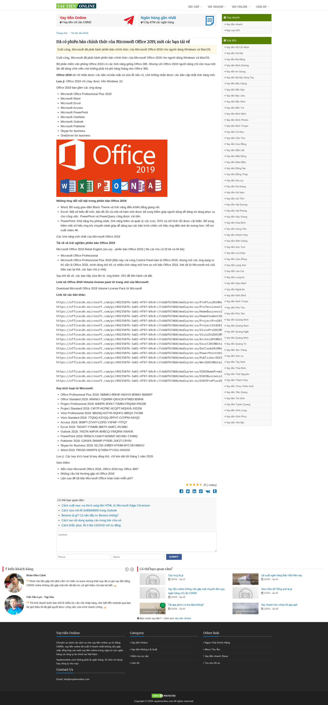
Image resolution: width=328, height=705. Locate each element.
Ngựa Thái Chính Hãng (217, 642)
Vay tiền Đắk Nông (236, 156)
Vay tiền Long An (235, 277)
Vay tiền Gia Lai (234, 180)
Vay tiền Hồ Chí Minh (237, 47)
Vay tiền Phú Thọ (235, 307)
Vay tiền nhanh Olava (216, 656)
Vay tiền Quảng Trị (236, 343)
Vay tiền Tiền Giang (236, 392)
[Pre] (127, 570)
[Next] (131, 570)
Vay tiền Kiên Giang (237, 240)
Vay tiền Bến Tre (235, 107)
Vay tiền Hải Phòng (236, 210)
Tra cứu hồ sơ (212, 663)
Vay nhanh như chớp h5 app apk (279, 604)
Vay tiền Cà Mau (235, 131)
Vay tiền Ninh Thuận (237, 301)
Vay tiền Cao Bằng (236, 144)
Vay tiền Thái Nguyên (237, 374)
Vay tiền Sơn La (234, 356)
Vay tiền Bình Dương (237, 65)
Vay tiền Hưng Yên (236, 228)
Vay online (239, 6)
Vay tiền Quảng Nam (237, 325)
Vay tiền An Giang (235, 71)
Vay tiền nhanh (234, 24)
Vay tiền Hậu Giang (236, 216)
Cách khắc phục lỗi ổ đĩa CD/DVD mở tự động (91, 525)
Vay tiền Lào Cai (235, 271)
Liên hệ (135, 663)
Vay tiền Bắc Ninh (235, 101)
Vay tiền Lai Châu (235, 253)
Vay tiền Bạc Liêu (235, 95)
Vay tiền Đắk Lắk (235, 150)
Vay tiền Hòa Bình (236, 222)
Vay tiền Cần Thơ (235, 138)
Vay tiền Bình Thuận (237, 126)
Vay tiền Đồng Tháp (237, 174)
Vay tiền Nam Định (236, 283)
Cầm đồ (261, 6)
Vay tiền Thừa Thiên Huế (239, 386)
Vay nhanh (215, 6)
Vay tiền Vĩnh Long (236, 410)
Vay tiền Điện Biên (236, 162)
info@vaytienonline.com (77, 679)
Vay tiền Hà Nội (234, 53)
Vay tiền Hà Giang (236, 186)
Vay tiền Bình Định (236, 113)
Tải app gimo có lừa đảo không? (186, 604)
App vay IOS (233, 30)
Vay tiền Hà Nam (235, 192)
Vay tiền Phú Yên (235, 313)
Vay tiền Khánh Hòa (237, 234)
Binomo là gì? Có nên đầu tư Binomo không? (90, 515)
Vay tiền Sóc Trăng (236, 350)
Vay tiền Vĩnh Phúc (236, 416)
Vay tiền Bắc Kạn (235, 89)
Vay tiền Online (183, 618)
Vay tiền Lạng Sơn (236, 265)
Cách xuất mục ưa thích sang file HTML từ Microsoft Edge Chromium (106, 505)
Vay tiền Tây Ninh (235, 362)
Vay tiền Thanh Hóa (237, 380)
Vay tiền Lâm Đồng (236, 259)
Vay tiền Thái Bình (236, 368)
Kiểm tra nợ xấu (140, 656)
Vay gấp (193, 6)
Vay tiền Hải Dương (236, 204)
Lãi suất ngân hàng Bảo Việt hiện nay (281, 575)
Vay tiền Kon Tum (235, 247)
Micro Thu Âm (212, 649)
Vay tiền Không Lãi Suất (144, 649)
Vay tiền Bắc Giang (236, 83)
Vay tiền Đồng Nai (236, 168)
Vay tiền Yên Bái (235, 422)
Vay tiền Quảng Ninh (237, 337)
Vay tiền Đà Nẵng (235, 59)
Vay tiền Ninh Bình (236, 295)
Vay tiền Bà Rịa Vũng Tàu (240, 77)
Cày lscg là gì (175, 575)
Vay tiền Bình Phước (237, 120)
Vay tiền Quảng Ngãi (237, 331)
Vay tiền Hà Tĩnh (235, 198)
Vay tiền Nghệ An (235, 289)
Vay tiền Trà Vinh (235, 398)
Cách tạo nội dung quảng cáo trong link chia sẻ (91, 520)
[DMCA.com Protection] (164, 695)
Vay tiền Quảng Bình (237, 319)
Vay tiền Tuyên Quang (238, 404)
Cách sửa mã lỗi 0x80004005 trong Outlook (89, 510)
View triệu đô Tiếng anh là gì (276, 589)
